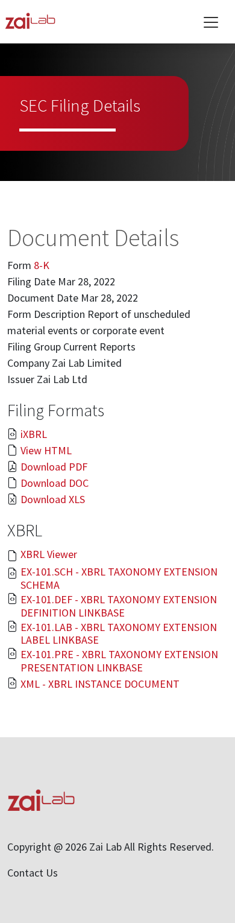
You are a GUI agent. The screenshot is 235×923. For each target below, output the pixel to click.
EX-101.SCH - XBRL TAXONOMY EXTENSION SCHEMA (119, 578)
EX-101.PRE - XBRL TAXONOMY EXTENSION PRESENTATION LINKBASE (119, 661)
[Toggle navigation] (211, 22)
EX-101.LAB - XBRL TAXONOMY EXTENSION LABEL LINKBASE (118, 634)
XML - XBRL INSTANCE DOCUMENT (100, 684)
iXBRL (33, 434)
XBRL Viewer (48, 554)
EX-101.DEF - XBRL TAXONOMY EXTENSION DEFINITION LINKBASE (118, 606)
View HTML (46, 450)
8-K (41, 265)
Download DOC (54, 483)
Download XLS (52, 499)
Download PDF (53, 467)
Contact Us (32, 873)
